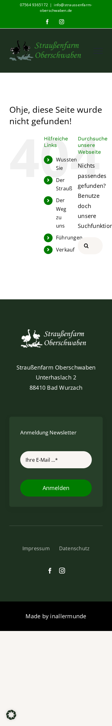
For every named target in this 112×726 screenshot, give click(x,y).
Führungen (69, 237)
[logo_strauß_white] (56, 330)
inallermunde (68, 616)
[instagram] (62, 571)
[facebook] (50, 571)
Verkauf (65, 249)
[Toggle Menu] (98, 51)
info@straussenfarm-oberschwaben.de (66, 7)
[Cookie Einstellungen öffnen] (11, 717)
